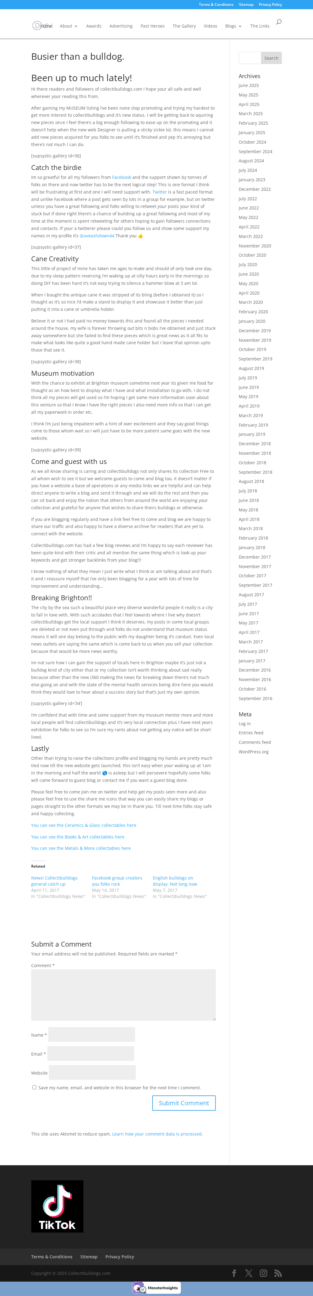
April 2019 (249, 406)
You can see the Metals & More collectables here (81, 848)
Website (39, 1073)
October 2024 (252, 142)
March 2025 (251, 113)
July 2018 (248, 491)
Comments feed (255, 742)
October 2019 (252, 349)
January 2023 (252, 180)
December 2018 (255, 443)
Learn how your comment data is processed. (157, 1134)
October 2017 (252, 575)
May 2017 (248, 623)
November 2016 (255, 679)
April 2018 (249, 519)
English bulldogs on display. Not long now (175, 881)
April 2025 (249, 104)
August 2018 (251, 481)
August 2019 (251, 368)
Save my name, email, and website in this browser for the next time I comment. (120, 1088)
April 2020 (249, 293)
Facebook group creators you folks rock (117, 881)
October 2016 (252, 689)
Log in (245, 723)
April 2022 (249, 227)
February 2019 (253, 425)
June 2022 (249, 208)
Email (38, 1054)
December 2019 (255, 330)
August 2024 (251, 161)
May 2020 (248, 283)
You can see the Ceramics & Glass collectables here (83, 825)
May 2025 (248, 95)
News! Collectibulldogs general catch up (54, 881)
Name (39, 1035)
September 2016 (255, 698)
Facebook (121, 177)
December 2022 (255, 189)
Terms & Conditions (216, 5)
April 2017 (249, 632)
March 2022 (251, 236)
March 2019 (251, 415)
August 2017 (251, 594)
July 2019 (248, 378)
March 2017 (251, 642)
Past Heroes (153, 26)
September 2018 (255, 472)
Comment (43, 965)
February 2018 (253, 538)
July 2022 (248, 199)
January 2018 (252, 547)
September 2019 (255, 359)
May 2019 (248, 396)
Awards (93, 26)
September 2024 (255, 151)
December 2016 (255, 670)
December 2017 (255, 557)
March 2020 (251, 302)
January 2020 (252, 321)
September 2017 (255, 585)
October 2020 (252, 255)
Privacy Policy (270, 5)
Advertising (121, 26)
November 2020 (255, 246)
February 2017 (253, 651)
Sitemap (246, 5)
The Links (260, 26)
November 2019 (255, 340)
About (66, 26)
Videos (210, 26)
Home (46, 26)
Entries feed (251, 733)
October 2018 (252, 462)
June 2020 (249, 274)
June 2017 (249, 613)
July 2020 (248, 264)
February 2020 (253, 312)
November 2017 (255, 566)
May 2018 (248, 510)
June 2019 (249, 387)
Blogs (230, 26)
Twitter (160, 192)
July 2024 (248, 170)
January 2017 (252, 661)
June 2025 (249, 85)
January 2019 (252, 434)
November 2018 (255, 453)
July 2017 (248, 604)
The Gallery (184, 26)
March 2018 (251, 528)
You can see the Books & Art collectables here (77, 837)
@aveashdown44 (97, 236)
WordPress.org (254, 752)
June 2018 (249, 500)
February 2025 (253, 123)
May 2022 (248, 217)
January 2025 (252, 132)
